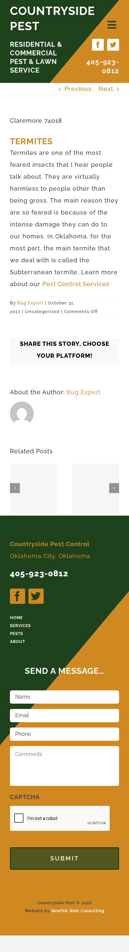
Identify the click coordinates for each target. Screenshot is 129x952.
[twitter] (113, 45)
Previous (78, 88)
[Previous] (15, 488)
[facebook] (98, 45)
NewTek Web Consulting (78, 911)
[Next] (114, 488)
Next (106, 88)
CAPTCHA (25, 796)
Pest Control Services (75, 284)
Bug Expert (30, 302)
